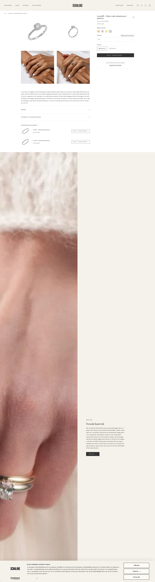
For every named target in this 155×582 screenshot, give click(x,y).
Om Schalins (119, 5)
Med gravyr (112, 48)
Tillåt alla (136, 565)
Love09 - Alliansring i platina (41, 140)
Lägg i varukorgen (114, 55)
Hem (5, 13)
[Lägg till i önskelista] (133, 17)
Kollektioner (36, 5)
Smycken (26, 5)
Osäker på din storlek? (127, 35)
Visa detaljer (31, 578)
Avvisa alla (136, 577)
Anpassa (135, 571)
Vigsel (17, 5)
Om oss (91, 454)
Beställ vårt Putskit (115, 65)
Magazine (130, 5)
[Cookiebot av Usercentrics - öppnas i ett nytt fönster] (15, 578)
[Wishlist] (138, 5)
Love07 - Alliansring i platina (41, 129)
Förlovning (8, 5)
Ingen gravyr (102, 48)
